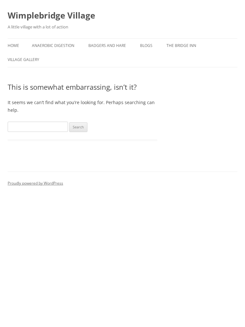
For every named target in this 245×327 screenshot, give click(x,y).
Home (13, 45)
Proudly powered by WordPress (35, 183)
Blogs (146, 45)
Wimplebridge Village (51, 15)
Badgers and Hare (107, 45)
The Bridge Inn (181, 45)
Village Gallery (23, 59)
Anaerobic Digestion (53, 45)
